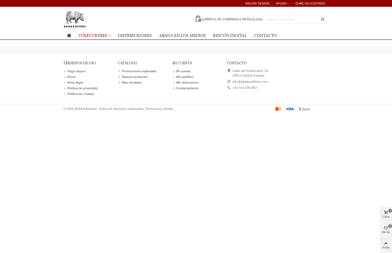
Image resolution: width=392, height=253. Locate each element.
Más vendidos (132, 82)
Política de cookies (80, 94)
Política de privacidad (82, 88)
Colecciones (92, 36)
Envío (71, 77)
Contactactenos (187, 88)
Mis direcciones (187, 82)
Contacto (265, 36)
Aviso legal (75, 82)
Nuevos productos (135, 77)
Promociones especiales (139, 71)
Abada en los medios (182, 36)
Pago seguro (76, 71)
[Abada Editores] (88, 19)
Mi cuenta (183, 71)
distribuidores (135, 36)
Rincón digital (230, 36)
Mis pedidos (185, 77)
